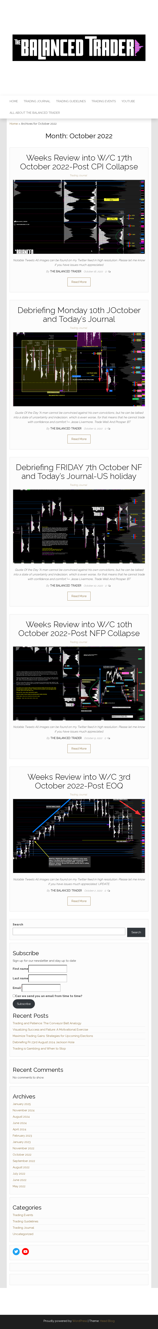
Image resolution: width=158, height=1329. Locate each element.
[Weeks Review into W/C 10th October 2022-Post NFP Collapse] (79, 683)
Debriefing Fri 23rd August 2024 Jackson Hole (43, 1042)
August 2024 (21, 1116)
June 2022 (19, 1180)
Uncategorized (23, 1234)
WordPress (79, 1321)
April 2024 (19, 1129)
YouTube (128, 101)
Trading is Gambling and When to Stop (39, 1048)
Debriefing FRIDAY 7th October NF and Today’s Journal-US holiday (79, 472)
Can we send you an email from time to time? (48, 996)
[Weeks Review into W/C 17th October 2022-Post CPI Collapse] (79, 216)
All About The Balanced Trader (35, 113)
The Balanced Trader (66, 271)
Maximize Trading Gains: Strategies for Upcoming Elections (53, 1036)
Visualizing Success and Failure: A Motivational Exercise (50, 1029)
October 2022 (22, 1154)
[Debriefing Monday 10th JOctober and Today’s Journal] (79, 369)
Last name (20, 978)
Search (18, 924)
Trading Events (104, 101)
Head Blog (107, 1321)
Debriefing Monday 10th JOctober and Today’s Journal (79, 315)
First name (20, 969)
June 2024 (20, 1123)
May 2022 (19, 1186)
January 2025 (22, 1104)
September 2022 (24, 1161)
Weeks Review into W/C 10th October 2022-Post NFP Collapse (79, 629)
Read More (79, 282)
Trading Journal (37, 101)
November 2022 (23, 1148)
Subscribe (24, 1004)
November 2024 (23, 1110)
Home (14, 101)
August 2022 (21, 1167)
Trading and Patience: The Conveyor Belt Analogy (47, 1023)
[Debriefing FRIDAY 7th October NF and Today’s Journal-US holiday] (79, 526)
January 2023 (22, 1142)
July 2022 (19, 1173)
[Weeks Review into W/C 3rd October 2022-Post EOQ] (79, 835)
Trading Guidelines (71, 101)
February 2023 (22, 1135)
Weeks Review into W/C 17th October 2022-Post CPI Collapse (79, 162)
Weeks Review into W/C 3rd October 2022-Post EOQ (79, 781)
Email (17, 988)
